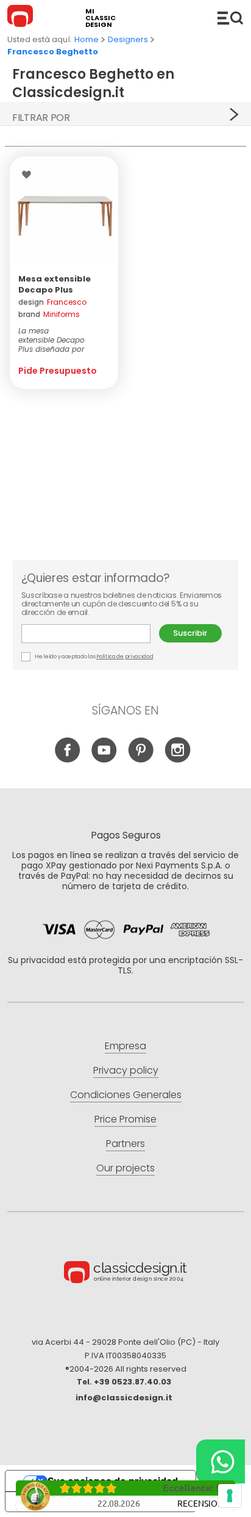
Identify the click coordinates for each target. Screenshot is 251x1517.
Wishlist (29, 175)
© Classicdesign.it (125, 1274)
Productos (230, 18)
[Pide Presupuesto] (64, 210)
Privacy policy (125, 1070)
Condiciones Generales (126, 1095)
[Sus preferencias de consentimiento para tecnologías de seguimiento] (229, 1495)
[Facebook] (68, 759)
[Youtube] (104, 759)
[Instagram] (177, 759)
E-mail (90, 633)
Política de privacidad (124, 656)
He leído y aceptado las (94, 656)
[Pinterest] (141, 759)
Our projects (125, 1168)
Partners (125, 1144)
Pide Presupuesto (57, 371)
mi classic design (100, 18)
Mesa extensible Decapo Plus (54, 284)
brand (49, 314)
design (52, 302)
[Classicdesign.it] (22, 18)
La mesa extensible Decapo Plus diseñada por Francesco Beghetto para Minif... (64, 340)
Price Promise (125, 1119)
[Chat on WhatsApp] (220, 1461)
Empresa (125, 1046)
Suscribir (190, 633)
